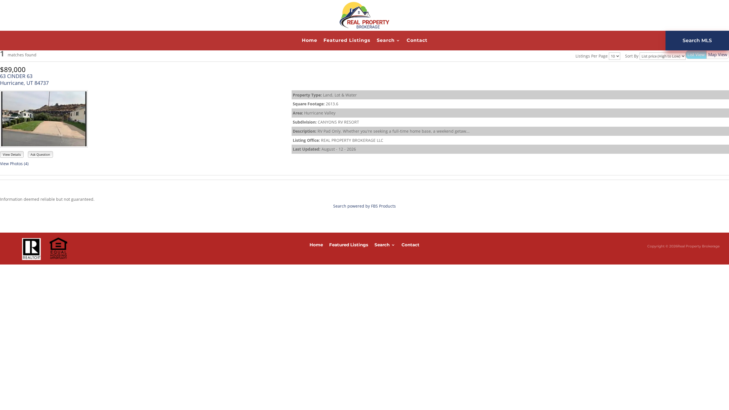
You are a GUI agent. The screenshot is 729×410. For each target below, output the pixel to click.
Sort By (631, 56)
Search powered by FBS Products (364, 206)
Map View (717, 54)
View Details (12, 154)
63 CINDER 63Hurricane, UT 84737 (24, 79)
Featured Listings (346, 40)
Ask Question (40, 154)
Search (386, 40)
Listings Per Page (592, 56)
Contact (417, 40)
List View (696, 54)
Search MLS (697, 40)
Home (309, 40)
